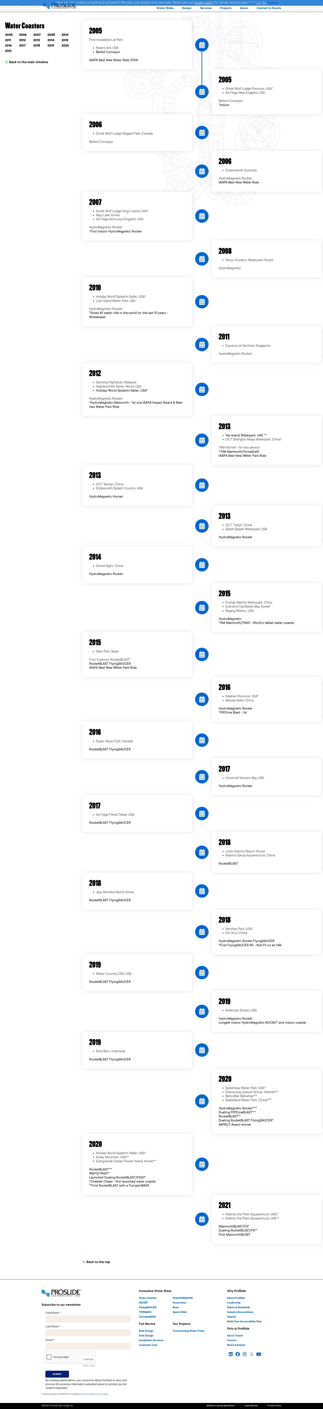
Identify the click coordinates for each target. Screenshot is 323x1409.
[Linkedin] (230, 1354)
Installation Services (151, 1340)
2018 (36, 46)
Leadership (234, 1302)
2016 (8, 46)
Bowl (176, 1307)
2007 (37, 35)
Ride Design (146, 1331)
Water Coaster (148, 1298)
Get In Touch (235, 1335)
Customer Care (148, 1345)
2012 (22, 40)
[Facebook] (237, 1354)
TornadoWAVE (147, 1317)
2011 (8, 40)
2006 (23, 35)
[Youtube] (258, 1354)
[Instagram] (244, 1354)
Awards (231, 1317)
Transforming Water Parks (188, 1331)
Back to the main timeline (28, 62)
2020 (65, 46)
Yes (258, 3)
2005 (9, 35)
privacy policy (203, 3)
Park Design (146, 1335)
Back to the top (98, 1262)
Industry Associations (240, 1312)
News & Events (236, 1345)
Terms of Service (98, 1394)
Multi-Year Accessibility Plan (244, 1321)
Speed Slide (180, 1312)
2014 (50, 40)
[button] (165, 8)
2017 (22, 46)
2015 (65, 40)
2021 (8, 51)
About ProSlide (236, 1298)
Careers (232, 1340)
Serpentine (179, 1302)
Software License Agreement (220, 1406)
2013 (36, 40)
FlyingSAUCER (147, 1307)
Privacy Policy (84, 1394)
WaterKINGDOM (183, 1298)
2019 (50, 46)
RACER (143, 1302)
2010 (65, 35)
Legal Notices (251, 1406)
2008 (51, 35)
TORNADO (145, 1312)
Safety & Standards (238, 1307)
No (264, 3)
